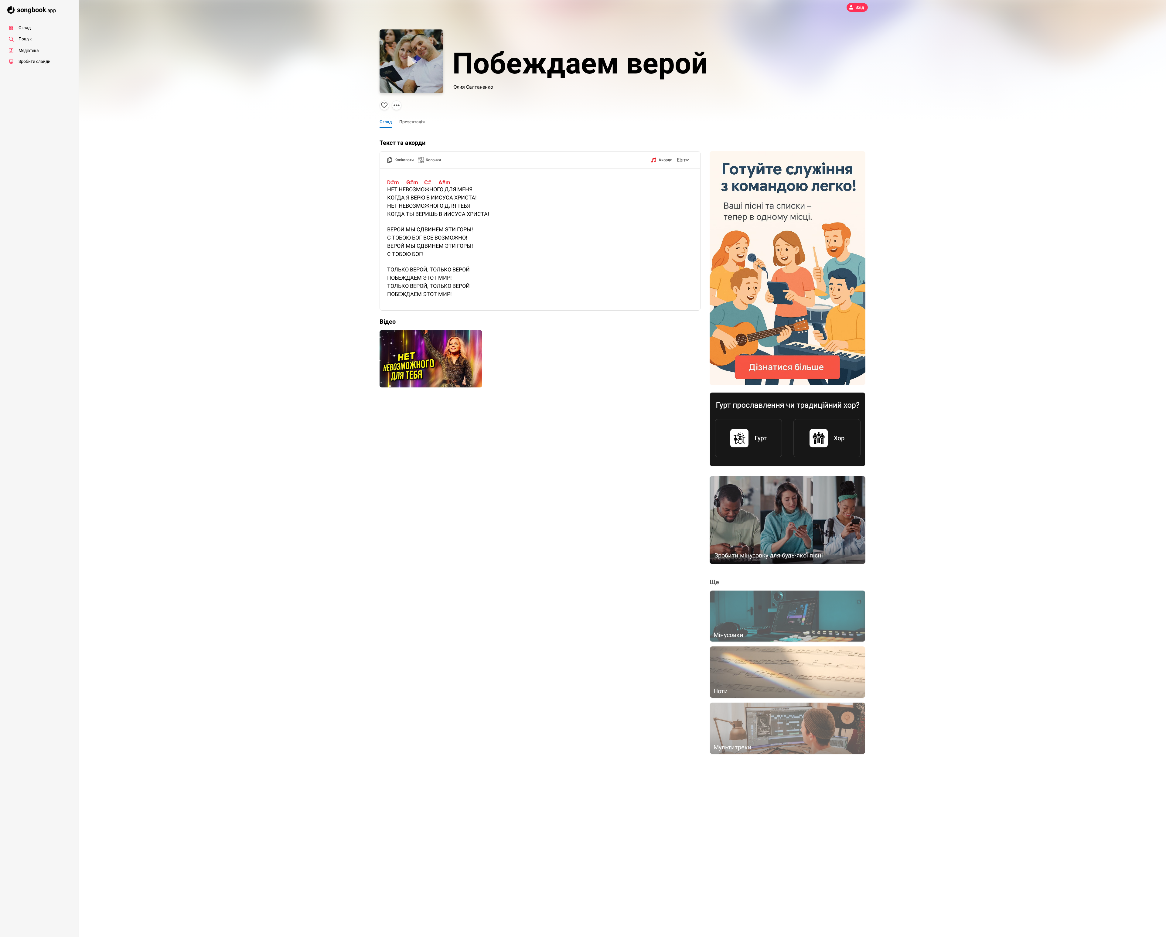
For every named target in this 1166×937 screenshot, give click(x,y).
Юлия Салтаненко (472, 87)
